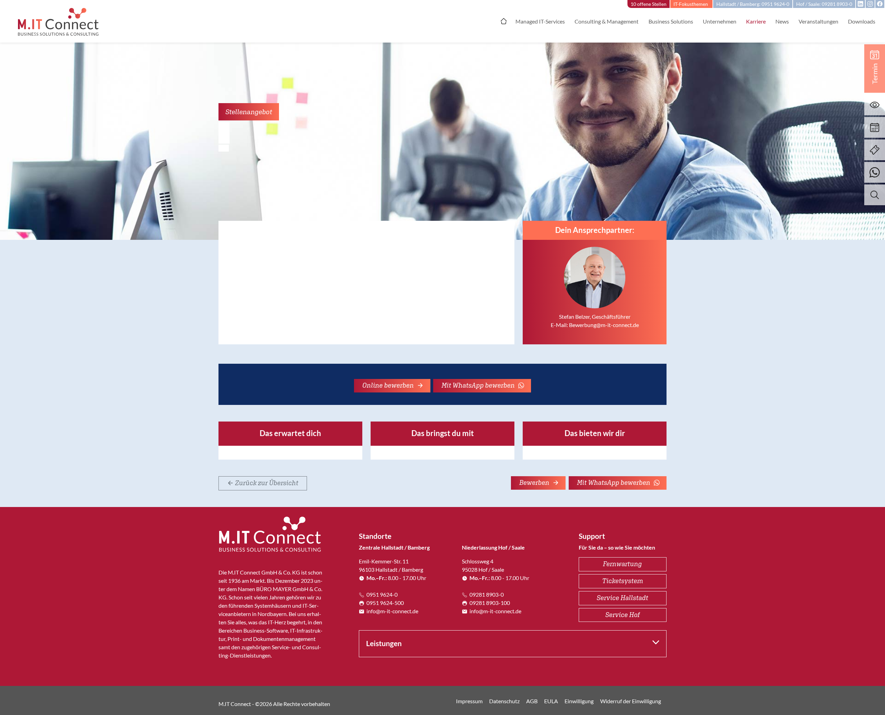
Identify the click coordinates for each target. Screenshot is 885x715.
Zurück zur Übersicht (266, 483)
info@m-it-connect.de (391, 611)
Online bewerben (388, 385)
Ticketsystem (622, 581)
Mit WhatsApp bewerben (478, 385)
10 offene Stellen (649, 4)
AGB (532, 701)
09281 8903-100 (489, 602)
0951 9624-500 (384, 602)
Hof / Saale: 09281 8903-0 (824, 4)
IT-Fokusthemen (690, 4)
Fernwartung (622, 564)
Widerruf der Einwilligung (630, 701)
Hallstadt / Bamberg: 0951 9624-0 (752, 4)
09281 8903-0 (486, 594)
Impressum (469, 701)
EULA (551, 701)
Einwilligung (579, 701)
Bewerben (535, 482)
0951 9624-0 (381, 594)
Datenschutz (504, 701)
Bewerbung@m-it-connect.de (604, 325)
